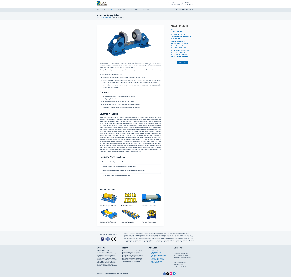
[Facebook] (164, 273)
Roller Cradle (144, 241)
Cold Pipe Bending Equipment (157, 259)
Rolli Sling (131, 240)
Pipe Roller (158, 241)
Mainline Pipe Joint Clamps (157, 251)
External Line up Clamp (132, 235)
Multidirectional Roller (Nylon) (149, 206)
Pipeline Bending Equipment (179, 54)
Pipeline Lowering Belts (150, 235)
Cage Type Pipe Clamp (155, 240)
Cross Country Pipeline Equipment (167, 233)
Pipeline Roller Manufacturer (154, 233)
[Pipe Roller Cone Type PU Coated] (109, 198)
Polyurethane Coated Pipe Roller (172, 235)
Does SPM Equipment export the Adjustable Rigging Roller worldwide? (119, 166)
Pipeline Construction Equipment (178, 236)
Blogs (172, 29)
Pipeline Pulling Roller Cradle (148, 238)
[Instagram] (171, 273)
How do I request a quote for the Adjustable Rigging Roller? (116, 175)
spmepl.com (180, 264)
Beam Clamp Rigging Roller (127, 222)
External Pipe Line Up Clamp (178, 241)
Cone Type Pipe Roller (164, 240)
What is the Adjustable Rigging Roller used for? (113, 162)
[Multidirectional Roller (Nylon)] (151, 198)
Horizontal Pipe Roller (170, 238)
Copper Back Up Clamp (174, 240)
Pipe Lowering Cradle (184, 240)
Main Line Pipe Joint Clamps (179, 43)
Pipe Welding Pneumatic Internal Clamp (182, 238)
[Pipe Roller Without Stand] (130, 198)
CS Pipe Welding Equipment (179, 34)
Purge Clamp (188, 236)
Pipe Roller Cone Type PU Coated (108, 206)
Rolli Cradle (129, 238)
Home (98, 9)
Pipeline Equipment (137, 241)
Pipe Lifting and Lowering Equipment (182, 50)
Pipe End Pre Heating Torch (179, 48)
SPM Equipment (108, 273)
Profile (103, 9)
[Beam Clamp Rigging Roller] (130, 214)
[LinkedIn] (174, 273)
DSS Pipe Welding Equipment (157, 253)
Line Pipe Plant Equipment (179, 41)
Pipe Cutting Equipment (178, 45)
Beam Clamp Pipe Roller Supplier (141, 233)
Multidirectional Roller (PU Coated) (108, 222)
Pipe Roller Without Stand (127, 206)
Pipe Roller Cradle (141, 235)
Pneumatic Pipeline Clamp (160, 235)
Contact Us (146, 9)
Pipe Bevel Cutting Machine (136, 236)
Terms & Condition (124, 273)
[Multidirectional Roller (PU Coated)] (109, 214)
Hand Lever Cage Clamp (184, 235)
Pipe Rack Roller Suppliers (129, 233)
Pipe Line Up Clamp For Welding (165, 236)
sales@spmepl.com (175, 4)
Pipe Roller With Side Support (149, 222)
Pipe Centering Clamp (147, 236)
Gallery (130, 9)
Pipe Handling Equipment (160, 238)
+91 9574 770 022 (182, 266)
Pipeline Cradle (130, 241)
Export (124, 9)
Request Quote (138, 9)
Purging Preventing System (179, 57)
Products (110, 9)
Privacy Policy (116, 273)
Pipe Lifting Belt (155, 236)
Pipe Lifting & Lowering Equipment (158, 255)
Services (119, 9)
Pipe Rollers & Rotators (178, 52)
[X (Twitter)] (167, 273)
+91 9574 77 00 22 (189, 4)
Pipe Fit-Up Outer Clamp (138, 240)
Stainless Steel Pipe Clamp (137, 238)
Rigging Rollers (147, 240)
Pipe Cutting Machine (151, 241)
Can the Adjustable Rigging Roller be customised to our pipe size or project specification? (123, 170)
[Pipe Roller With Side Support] (151, 214)
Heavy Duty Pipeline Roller (179, 233)
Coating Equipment (176, 32)
